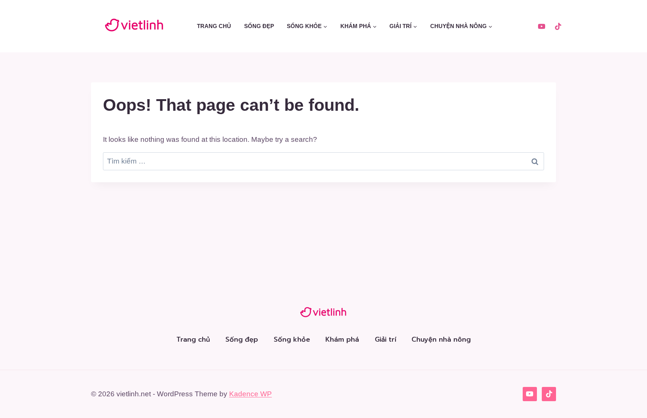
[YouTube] (541, 26)
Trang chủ (214, 26)
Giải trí (385, 339)
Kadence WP (250, 394)
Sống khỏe (292, 339)
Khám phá (342, 339)
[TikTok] (558, 26)
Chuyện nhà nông (441, 339)
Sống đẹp (259, 26)
